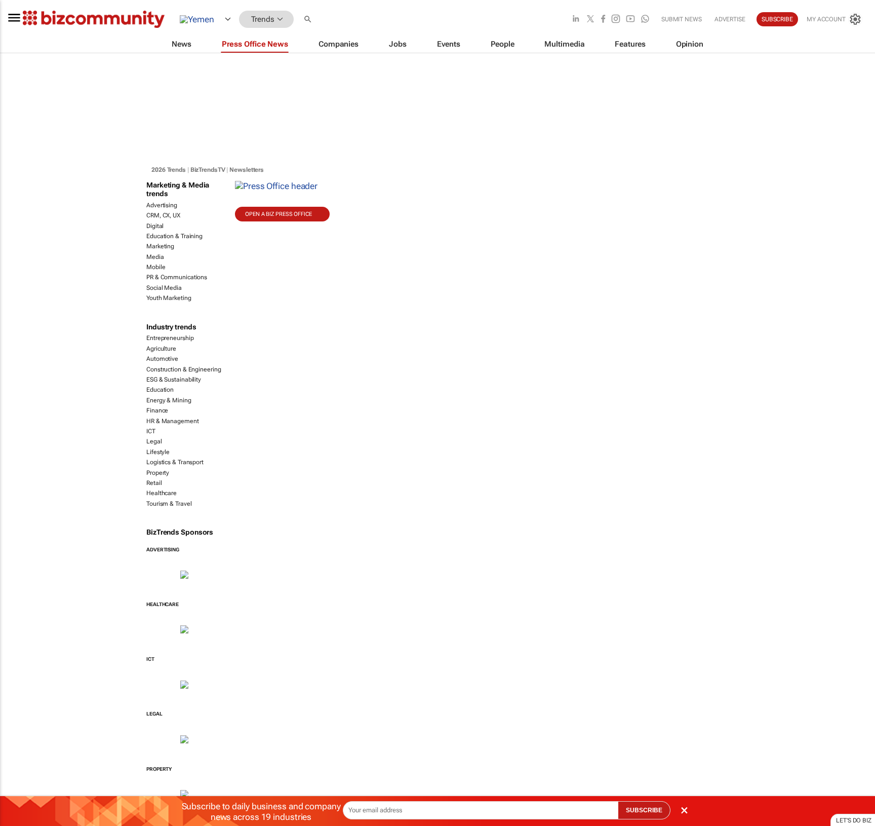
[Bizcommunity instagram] (616, 19)
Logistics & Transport (175, 462)
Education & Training (174, 236)
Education (160, 389)
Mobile (155, 267)
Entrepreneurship (169, 338)
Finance (157, 410)
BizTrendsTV (207, 169)
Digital (155, 226)
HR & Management (172, 421)
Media (155, 256)
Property (157, 472)
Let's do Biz (853, 820)
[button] (309, 19)
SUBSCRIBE (644, 810)
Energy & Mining (168, 400)
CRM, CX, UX (163, 215)
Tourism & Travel (168, 503)
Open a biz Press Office (278, 214)
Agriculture (161, 348)
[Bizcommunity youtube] (630, 19)
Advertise (729, 19)
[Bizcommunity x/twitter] (590, 19)
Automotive (162, 358)
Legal (154, 441)
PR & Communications (176, 277)
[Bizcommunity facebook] (603, 19)
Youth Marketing (168, 298)
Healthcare (161, 493)
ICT (150, 431)
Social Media (164, 287)
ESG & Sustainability (173, 379)
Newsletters (246, 169)
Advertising (161, 205)
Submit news (681, 19)
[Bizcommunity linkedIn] (576, 19)
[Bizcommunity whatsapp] (645, 19)
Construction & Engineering (183, 369)
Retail (154, 482)
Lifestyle (158, 452)
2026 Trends (168, 169)
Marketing (160, 246)
